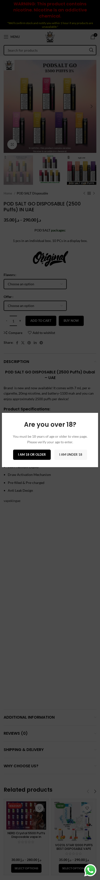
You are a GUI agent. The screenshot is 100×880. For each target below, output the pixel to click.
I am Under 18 (70, 454)
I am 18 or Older (32, 454)
